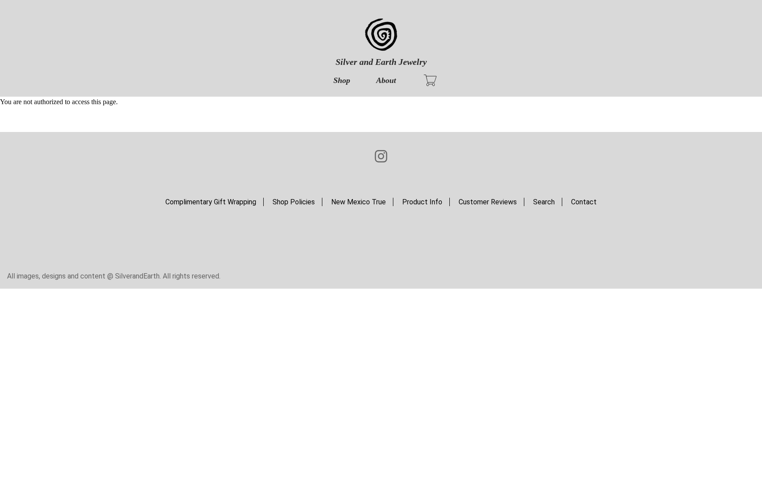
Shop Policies (294, 202)
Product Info (422, 202)
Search (544, 202)
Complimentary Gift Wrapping (210, 202)
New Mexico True (358, 202)
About (386, 80)
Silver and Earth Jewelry (381, 62)
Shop (341, 80)
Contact (584, 202)
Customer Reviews (488, 202)
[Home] (381, 35)
